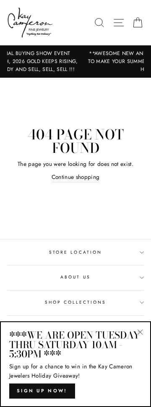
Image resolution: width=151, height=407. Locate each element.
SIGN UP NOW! (42, 390)
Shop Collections (76, 302)
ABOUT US (75, 277)
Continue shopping (76, 177)
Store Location (75, 252)
